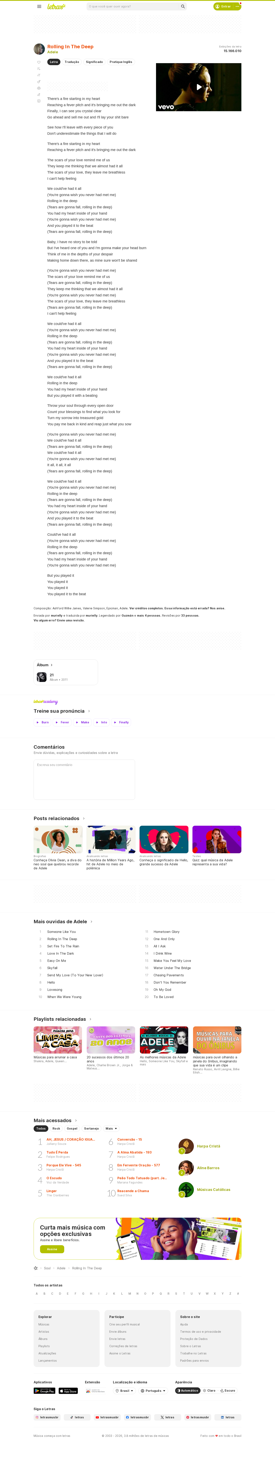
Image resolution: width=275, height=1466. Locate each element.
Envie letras (117, 1339)
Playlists (44, 1346)
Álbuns (43, 1339)
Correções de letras (123, 1346)
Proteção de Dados (194, 1339)
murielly (57, 615)
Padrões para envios (194, 1360)
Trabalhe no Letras (193, 1353)
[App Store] (68, 1390)
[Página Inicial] (36, 1268)
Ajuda (184, 1324)
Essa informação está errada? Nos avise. (194, 608)
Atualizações (47, 1353)
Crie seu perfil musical (124, 1324)
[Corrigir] (39, 94)
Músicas (44, 1324)
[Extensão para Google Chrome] (95, 1390)
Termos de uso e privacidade (200, 1331)
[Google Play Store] (44, 1390)
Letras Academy (137, 702)
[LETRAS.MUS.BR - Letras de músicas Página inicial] (56, 6)
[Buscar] (183, 6)
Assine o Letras (119, 1353)
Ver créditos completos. (146, 608)
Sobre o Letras (190, 1346)
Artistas (43, 1331)
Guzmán (127, 615)
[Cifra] (39, 81)
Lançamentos (47, 1360)
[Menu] (39, 6)
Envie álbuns (118, 1331)
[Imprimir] (39, 88)
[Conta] (237, 6)
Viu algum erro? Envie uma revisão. (59, 620)
